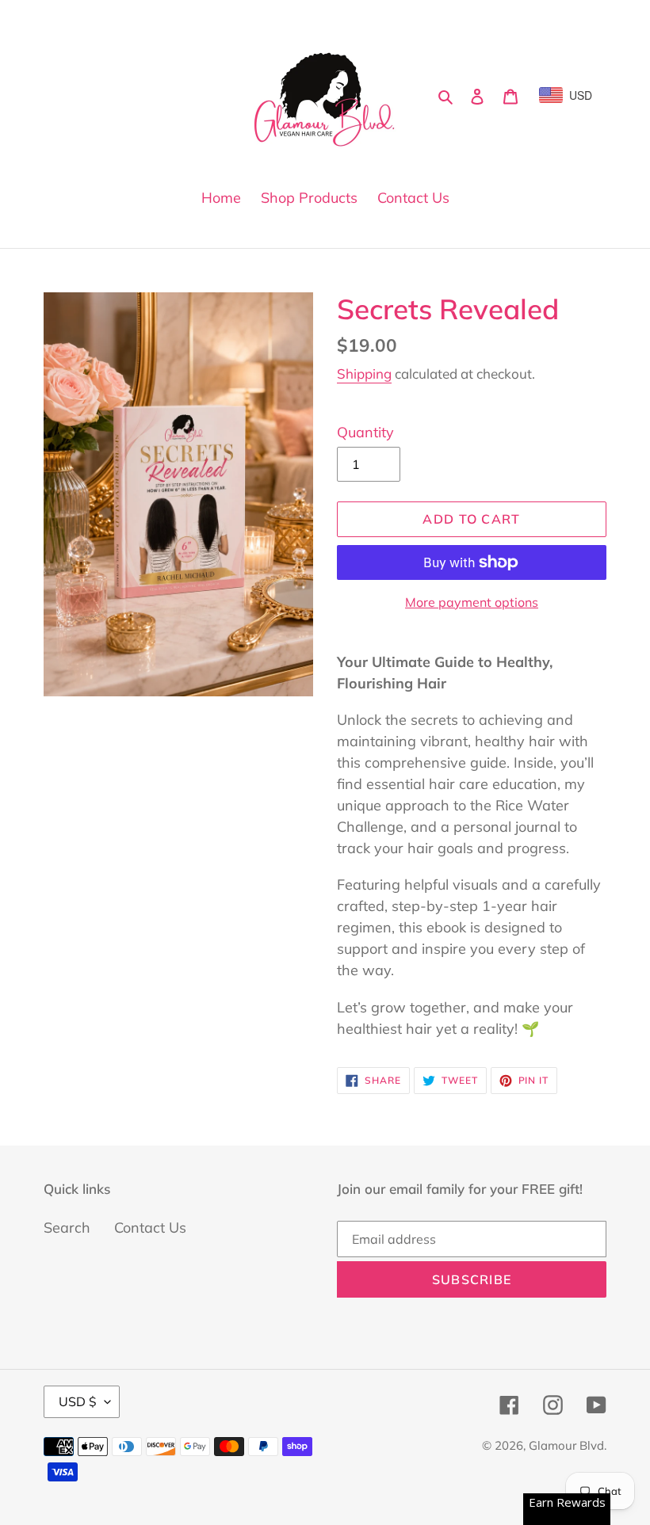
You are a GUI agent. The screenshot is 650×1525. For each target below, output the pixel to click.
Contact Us (150, 1227)
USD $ (78, 1401)
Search (67, 1227)
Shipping (364, 373)
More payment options (471, 602)
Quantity (365, 432)
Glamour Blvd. (567, 1445)
